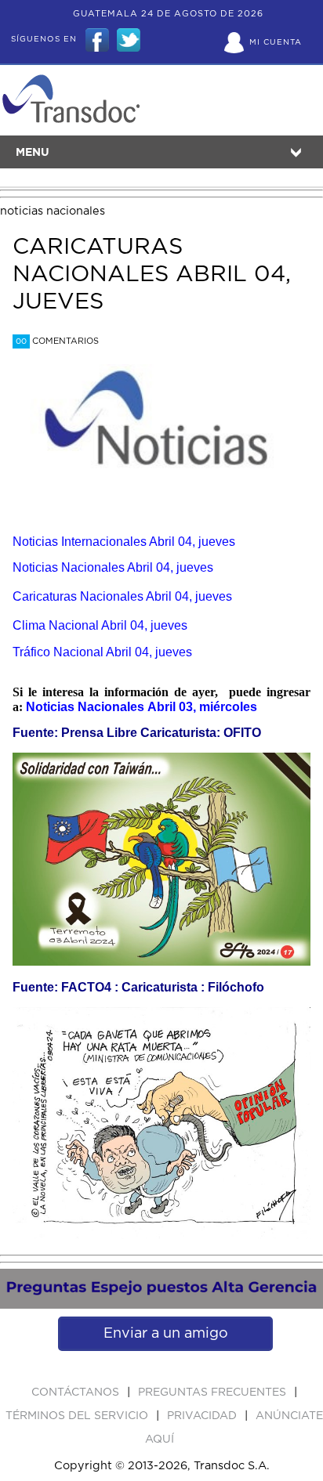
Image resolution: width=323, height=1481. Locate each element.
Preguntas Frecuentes (213, 1392)
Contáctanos (76, 1392)
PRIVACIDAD (203, 1416)
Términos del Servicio (78, 1416)
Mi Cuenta (275, 42)
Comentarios (57, 341)
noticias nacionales (52, 211)
